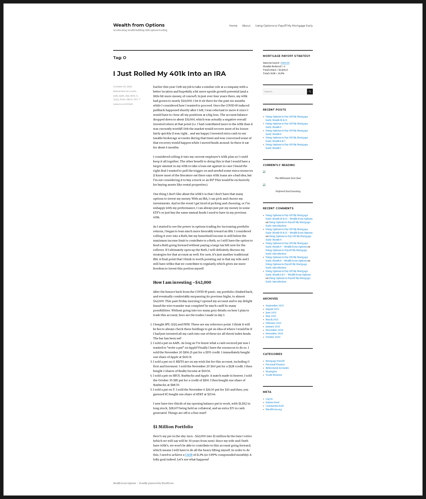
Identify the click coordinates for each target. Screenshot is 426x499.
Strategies (271, 371)
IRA (127, 95)
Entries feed (272, 402)
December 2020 (274, 330)
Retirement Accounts (124, 91)
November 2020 (274, 333)
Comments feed (275, 406)
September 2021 (275, 305)
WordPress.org (274, 409)
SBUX (129, 99)
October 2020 (273, 337)
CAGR (189, 454)
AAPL (122, 95)
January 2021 (273, 326)
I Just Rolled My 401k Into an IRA (169, 73)
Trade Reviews (274, 375)
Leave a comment (123, 104)
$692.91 (285, 63)
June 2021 (271, 312)
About (246, 25)
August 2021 (272, 309)
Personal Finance (275, 364)
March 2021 (272, 319)
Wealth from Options (139, 25)
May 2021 (271, 316)
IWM (132, 95)
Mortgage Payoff (275, 361)
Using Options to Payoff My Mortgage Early (284, 25)
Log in (269, 399)
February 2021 (273, 323)
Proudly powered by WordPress (156, 483)
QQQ (116, 99)
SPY (136, 99)
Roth (122, 99)
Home (233, 25)
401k (115, 95)
